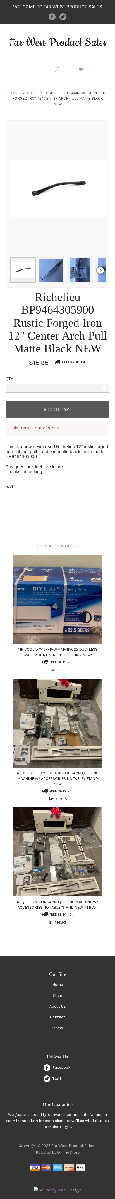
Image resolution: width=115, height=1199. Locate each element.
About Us (57, 1006)
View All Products (57, 546)
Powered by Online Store (58, 1152)
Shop (32, 92)
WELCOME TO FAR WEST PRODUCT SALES (57, 7)
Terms (57, 1028)
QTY (9, 378)
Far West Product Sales (57, 42)
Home (14, 92)
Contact (57, 1017)
